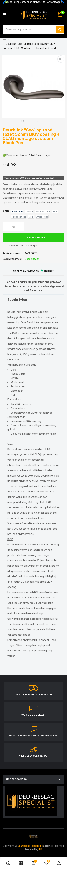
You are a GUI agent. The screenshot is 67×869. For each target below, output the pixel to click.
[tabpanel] (33, 86)
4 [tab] (33, 121)
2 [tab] (26, 121)
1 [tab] (22, 121)
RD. (41, 849)
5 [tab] (37, 121)
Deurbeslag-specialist (30, 845)
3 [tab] (30, 121)
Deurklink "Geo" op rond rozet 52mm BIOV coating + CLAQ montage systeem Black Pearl (31, 136)
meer (57, 202)
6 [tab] (41, 121)
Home (6, 39)
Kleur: (6, 211)
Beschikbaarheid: (12, 259)
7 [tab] (45, 121)
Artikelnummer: (12, 253)
